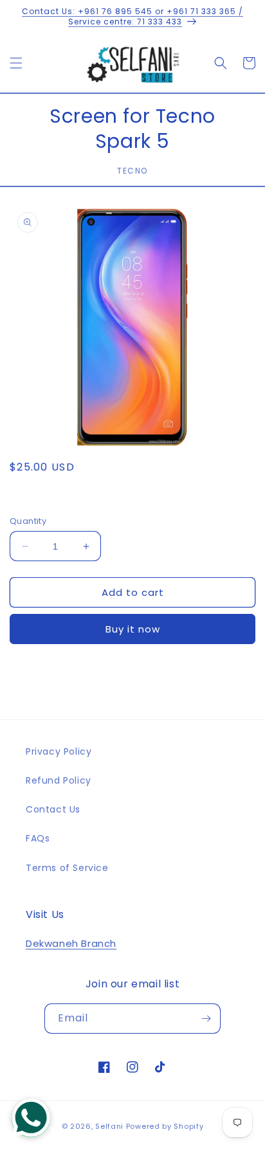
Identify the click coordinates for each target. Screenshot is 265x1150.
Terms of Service (67, 867)
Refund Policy (58, 780)
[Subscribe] (206, 1018)
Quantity (28, 521)
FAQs (38, 838)
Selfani (109, 1126)
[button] (16, 63)
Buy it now (132, 629)
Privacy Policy (58, 751)
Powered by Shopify (165, 1126)
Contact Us (53, 809)
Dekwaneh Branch (71, 943)
